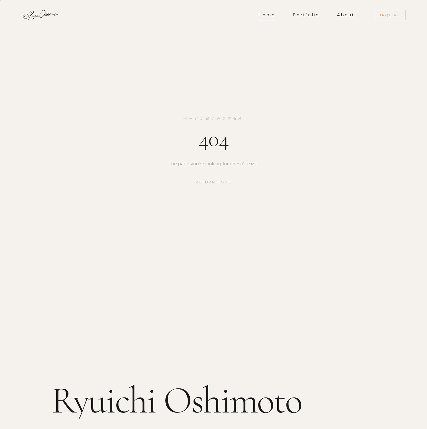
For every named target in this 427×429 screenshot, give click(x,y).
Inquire (390, 15)
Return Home (213, 182)
